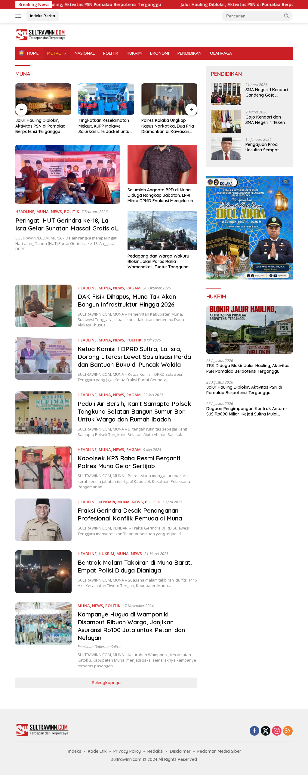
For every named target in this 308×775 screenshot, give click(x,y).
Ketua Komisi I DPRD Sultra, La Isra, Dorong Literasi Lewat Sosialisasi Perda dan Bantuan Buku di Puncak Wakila (134, 356)
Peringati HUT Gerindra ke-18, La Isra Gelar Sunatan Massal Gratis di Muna (65, 228)
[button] (287, 15)
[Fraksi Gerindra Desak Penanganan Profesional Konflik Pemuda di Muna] (43, 520)
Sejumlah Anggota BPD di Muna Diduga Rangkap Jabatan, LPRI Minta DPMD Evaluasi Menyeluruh (160, 195)
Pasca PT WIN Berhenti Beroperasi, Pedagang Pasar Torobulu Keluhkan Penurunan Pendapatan (166, 126)
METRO (54, 53)
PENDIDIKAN (189, 53)
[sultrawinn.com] (40, 34)
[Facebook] (254, 731)
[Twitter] (265, 731)
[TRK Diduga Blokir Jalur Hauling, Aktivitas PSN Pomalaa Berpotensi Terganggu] (249, 330)
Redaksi (155, 751)
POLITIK (110, 53)
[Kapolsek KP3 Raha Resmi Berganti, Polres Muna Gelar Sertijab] (43, 467)
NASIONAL (85, 53)
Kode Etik (97, 751)
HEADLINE (24, 211)
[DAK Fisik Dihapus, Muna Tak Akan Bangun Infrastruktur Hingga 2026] (43, 306)
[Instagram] (277, 731)
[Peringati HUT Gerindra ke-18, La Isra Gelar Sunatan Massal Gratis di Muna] (67, 174)
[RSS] (288, 731)
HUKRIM (134, 53)
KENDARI (107, 502)
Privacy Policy (127, 751)
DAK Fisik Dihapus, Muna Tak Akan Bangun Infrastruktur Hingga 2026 (127, 300)
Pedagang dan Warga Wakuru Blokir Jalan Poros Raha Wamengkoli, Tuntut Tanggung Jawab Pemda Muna (158, 261)
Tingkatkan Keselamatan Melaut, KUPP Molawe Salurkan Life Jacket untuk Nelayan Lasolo (42, 126)
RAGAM (133, 288)
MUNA (42, 211)
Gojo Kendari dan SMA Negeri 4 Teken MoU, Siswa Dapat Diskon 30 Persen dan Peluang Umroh (265, 119)
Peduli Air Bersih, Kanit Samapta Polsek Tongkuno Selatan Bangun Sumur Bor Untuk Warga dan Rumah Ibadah (134, 411)
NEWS (56, 211)
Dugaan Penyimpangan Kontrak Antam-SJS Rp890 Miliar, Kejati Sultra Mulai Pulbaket (246, 411)
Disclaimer (180, 751)
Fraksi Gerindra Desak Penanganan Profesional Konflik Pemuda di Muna (130, 514)
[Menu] (19, 16)
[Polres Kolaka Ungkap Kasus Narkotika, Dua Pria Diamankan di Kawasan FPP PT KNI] (106, 99)
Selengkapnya (106, 682)
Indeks (74, 751)
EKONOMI (159, 53)
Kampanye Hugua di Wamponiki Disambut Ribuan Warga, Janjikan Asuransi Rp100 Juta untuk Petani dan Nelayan (131, 625)
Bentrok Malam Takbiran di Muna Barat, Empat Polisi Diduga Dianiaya (135, 566)
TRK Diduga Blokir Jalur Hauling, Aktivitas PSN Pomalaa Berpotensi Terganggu (247, 368)
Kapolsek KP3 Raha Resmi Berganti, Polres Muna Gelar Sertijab (130, 462)
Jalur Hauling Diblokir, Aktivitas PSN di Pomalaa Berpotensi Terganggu (229, 4)
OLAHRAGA (221, 53)
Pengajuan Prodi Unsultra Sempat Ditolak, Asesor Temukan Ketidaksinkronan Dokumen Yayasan (264, 147)
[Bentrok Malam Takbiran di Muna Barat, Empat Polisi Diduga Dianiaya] (43, 571)
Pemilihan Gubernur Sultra (99, 646)
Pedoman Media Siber (219, 751)
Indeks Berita (42, 15)
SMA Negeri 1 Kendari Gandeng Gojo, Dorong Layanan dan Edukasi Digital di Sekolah (266, 92)
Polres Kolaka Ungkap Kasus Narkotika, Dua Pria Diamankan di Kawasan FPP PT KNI (105, 126)
